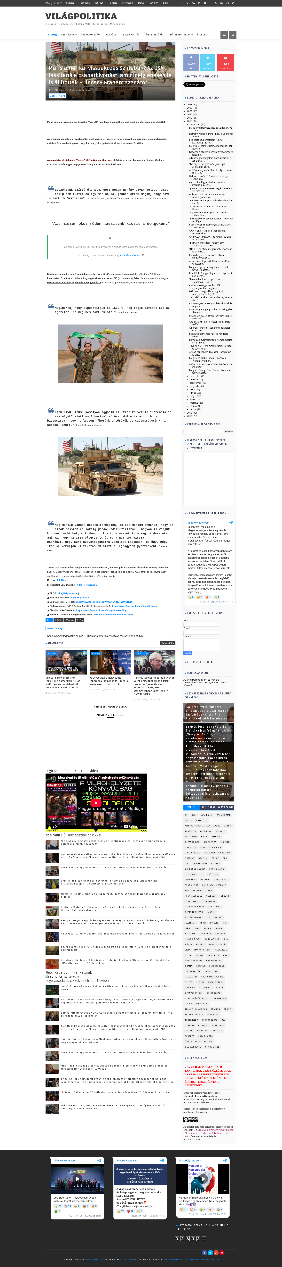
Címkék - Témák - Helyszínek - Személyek (192, 808)
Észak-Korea (205, 1036)
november (195, 376)
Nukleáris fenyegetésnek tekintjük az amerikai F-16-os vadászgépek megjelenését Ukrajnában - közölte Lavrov (63, 682)
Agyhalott (202, 820)
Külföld (111, 34)
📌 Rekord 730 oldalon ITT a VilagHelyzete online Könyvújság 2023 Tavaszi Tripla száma (116, 1092)
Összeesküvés (155, 34)
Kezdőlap (69, 2)
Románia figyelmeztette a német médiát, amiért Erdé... (211, 341)
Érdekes (202, 34)
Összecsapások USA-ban (199, 1041)
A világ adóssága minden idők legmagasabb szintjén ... (204, 287)
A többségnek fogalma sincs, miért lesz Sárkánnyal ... (210, 159)
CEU (225, 858)
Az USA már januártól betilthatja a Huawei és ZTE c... (211, 171)
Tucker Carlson (194, 1014)
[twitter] (187, 3)
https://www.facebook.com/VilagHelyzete (134, 606)
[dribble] (210, 3)
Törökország (210, 1020)
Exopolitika (191, 885)
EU (202, 874)
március (194, 402)
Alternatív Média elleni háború (202, 826)
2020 (189, 114)
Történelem (191, 1020)
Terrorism (202, 1004)
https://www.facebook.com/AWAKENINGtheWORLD (103, 601)
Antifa (227, 826)
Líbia (187, 950)
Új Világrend (212, 1047)
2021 (189, 111)
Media (188, 955)
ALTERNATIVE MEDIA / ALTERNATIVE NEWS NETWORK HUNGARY (190, 1260)
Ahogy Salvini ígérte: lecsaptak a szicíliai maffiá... (210, 323)
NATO (226, 955)
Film (210, 890)
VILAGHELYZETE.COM (93, 1260)
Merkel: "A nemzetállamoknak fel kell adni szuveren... (211, 147)
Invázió (214, 923)
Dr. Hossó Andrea (195, 869)
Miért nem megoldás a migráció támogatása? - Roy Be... (206, 293)
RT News (62, 580)
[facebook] (181, 3)
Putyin (200, 982)
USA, (88, 89)
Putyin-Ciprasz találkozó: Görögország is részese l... (210, 317)
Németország (213, 960)
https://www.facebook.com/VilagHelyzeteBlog (101, 610)
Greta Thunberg (194, 912)
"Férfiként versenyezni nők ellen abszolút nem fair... (210, 202)
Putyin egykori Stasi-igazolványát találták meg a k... (210, 305)
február (193, 406)
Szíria (188, 1004)
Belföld (216, 836)
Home (53, 34)
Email (166, 2)
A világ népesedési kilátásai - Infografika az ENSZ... (210, 353)
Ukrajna (189, 1025)
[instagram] (227, 3)
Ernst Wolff (221, 880)
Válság (189, 1031)
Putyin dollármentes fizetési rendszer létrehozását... (208, 335)
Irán (187, 928)
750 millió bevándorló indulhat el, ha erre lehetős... (210, 299)
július (192, 389)
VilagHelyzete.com (87, 584)
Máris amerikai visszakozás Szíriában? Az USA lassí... (210, 129)
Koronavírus (212, 939)
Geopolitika (142, 653)
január (193, 409)
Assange (220, 831)
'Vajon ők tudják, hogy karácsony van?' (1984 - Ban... (209, 214)
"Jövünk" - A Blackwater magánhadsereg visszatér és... (210, 190)
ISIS (208, 917)
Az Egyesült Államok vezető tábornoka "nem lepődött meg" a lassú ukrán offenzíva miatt (109, 681)
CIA (186, 863)
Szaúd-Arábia (218, 998)
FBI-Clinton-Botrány (214, 885)
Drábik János (216, 869)
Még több (169, 643)
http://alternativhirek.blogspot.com (113, 614)
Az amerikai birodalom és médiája (201, 679)
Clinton (215, 863)
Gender (225, 896)
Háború (52, 653)
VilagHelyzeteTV (80, 597)
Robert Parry (215, 982)
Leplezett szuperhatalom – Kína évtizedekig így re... (206, 141)
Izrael (207, 928)
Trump (227, 1009)
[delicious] (233, 3)
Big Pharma (210, 842)
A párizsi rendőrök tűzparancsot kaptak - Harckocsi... (210, 329)
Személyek (67, 34)
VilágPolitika (81, 16)
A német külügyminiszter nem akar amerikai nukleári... (207, 183)
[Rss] (233, 1252)
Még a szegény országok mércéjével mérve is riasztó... (208, 268)
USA (224, 1020)
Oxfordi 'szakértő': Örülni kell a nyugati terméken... (209, 177)
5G (186, 815)
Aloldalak (209, 807)
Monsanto (213, 955)
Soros (220, 987)
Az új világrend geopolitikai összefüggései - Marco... (211, 311)
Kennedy (220, 934)
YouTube (99, 2)
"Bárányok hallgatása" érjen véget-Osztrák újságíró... (207, 165)
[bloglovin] (204, 3)
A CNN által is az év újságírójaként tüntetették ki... (207, 232)
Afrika (188, 820)
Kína (226, 939)
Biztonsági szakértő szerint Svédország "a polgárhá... (211, 153)
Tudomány (212, 1014)
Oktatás (200, 966)
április (193, 399)
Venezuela (218, 1025)
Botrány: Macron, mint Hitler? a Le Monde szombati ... (211, 135)
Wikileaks (202, 1031)
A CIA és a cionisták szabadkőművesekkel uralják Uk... (211, 365)
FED (187, 890)
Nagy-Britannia (193, 960)
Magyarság (221, 950)
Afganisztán (224, 815)
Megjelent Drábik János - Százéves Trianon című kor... (207, 359)
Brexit (215, 858)
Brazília (203, 858)
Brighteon (127, 2)
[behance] (221, 3)
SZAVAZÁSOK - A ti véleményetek (225, 808)
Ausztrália (191, 836)
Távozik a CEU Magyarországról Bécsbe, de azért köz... (210, 347)
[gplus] (193, 3)
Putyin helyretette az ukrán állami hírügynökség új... (206, 256)
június (193, 392)
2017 (189, 412)
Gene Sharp (191, 901)
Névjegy (153, 2)
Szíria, (75, 89)
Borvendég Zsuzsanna (217, 853)
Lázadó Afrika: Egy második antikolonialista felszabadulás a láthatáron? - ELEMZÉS (114, 867)
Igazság (218, 917)
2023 (189, 104)
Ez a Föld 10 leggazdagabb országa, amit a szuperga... (211, 274)
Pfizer (188, 982)
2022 (189, 107)
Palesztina (191, 977)
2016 (189, 415)
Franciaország (193, 896)
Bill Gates (190, 847)
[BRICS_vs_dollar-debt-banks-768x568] (62, 976)
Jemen (218, 928)
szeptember (196, 382)
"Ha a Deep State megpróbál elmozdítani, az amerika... (211, 250)
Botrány (190, 858)
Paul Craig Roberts (212, 977)
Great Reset (215, 907)
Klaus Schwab (193, 939)
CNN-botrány (200, 863)
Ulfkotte (203, 1025)
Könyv (188, 944)
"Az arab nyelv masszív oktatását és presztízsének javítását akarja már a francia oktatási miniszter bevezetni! (207, 714)
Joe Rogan (206, 934)
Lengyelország (217, 944)
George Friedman (194, 907)
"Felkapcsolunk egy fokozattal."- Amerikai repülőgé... (211, 220)
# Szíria (58, 620)
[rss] (216, 3)
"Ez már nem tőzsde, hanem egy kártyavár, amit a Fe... (206, 244)
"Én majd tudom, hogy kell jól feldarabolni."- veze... (204, 280)
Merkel (200, 955)
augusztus (195, 386)
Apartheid (190, 831)
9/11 (194, 815)
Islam (197, 928)
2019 (189, 117)
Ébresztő (217, 1031)
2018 (189, 121)
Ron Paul (190, 987)
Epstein (205, 880)
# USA (80, 620)
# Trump (69, 620)
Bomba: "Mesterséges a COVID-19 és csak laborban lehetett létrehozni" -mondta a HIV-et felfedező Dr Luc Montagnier (208, 774)
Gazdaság (211, 896)
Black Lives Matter (211, 847)
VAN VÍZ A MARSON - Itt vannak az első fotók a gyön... (210, 238)
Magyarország (90, 34)
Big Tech (225, 842)
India (203, 923)
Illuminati (190, 923)
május (193, 396)
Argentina (206, 831)
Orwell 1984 (212, 971)
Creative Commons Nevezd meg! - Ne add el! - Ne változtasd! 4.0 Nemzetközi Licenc (208, 1133)
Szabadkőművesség (196, 998)
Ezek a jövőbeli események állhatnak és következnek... (210, 226)
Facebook (85, 2)
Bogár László (192, 853)
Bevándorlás (131, 34)
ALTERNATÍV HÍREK (128, 1260)
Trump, (81, 89)
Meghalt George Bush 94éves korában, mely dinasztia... (209, 371)
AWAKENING (207, 815)
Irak (225, 923)
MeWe (141, 2)
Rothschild (205, 987)
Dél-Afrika (191, 874)
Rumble (113, 2)
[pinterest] (198, 3)
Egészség (212, 874)
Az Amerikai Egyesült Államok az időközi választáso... (210, 262)
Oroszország (193, 971)
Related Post (55, 643)
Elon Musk (191, 880)
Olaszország (216, 966)
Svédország (213, 993)
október (194, 379)
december (195, 124)
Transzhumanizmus (196, 1009)
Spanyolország (194, 993)
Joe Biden (190, 934)
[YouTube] (227, 1252)
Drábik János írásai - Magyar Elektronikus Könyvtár (205, 684)
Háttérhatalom (180, 34)
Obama (188, 966)
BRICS (204, 836)
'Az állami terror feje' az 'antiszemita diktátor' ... (208, 208)
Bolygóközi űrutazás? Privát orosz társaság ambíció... (207, 196)
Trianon (215, 1009)
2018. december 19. (130, 255)
